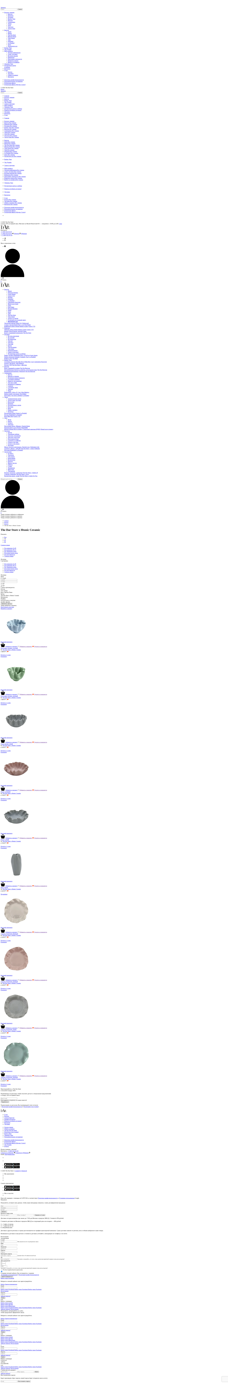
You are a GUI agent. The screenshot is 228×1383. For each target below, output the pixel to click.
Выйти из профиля (13, 62)
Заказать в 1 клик (40, 1215)
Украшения (11, 468)
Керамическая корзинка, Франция (14, 371)
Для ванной (11, 471)
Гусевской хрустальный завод (17, 320)
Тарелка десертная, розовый (9, 981)
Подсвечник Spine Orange (12, 413)
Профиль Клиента (9, 1119)
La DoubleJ (11, 43)
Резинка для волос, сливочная (13, 472)
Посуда (10, 374)
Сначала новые (5, 545)
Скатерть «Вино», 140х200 (12, 448)
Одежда (10, 423)
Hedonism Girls (34, 447)
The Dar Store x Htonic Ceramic (11, 650)
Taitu (9, 40)
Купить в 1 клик (6, 655)
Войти (3, 1284)
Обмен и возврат (13, 75)
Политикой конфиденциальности (12, 1106)
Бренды (10, 14)
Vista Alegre (11, 38)
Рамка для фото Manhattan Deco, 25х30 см (16, 355)
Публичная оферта (10, 83)
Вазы (9, 408)
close (60, 223)
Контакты (7, 68)
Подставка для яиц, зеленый (9, 696)
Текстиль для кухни (14, 437)
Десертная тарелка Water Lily (13, 323)
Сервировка (11, 22)
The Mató (15, 358)
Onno (9, 305)
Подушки (11, 445)
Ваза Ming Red (8, 416)
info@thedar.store (10, 1154)
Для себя (10, 344)
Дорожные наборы (13, 434)
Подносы (10, 411)
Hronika (10, 297)
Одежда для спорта (13, 444)
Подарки (10, 17)
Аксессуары (11, 28)
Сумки (10, 466)
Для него (10, 342)
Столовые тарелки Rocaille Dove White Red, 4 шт (19, 362)
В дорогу (10, 453)
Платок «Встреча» (9, 363)
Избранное (11, 57)
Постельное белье (13, 439)
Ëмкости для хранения (14, 381)
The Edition (23, 394)
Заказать (3, 1211)
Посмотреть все (12, 46)
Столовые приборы (14, 379)
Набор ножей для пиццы (11, 394)
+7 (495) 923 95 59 (6, 232)
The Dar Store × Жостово (19, 365)
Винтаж (10, 20)
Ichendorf (10, 41)
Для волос (11, 455)
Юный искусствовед (47, 429)
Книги (10, 345)
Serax (9, 44)
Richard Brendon (13, 308)
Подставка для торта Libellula (13, 395)
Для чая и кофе (12, 382)
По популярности (9, 554)
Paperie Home (26, 426)
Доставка (10, 73)
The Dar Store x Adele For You (28, 476)
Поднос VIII (8, 365)
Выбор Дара (11, 19)
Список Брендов (9, 1118)
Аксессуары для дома (14, 400)
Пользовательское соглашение (13, 81)
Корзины (10, 403)
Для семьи (11, 349)
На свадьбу (11, 337)
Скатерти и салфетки (14, 440)
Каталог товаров (9, 12)
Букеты (10, 72)
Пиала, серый (5, 839)
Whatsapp (24, 233)
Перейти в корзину (6, 608)
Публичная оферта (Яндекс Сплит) (15, 84)
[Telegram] (2, 2)
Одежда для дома (13, 442)
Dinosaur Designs (13, 292)
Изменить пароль (13, 60)
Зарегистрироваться (11, 1284)
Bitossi (10, 33)
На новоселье (12, 339)
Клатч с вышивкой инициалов (13, 333)
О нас (6, 70)
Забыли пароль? (5, 1296)
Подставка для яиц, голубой (9, 648)
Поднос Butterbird (9, 415)
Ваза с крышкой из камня (12, 368)
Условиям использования (66, 1198)
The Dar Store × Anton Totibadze (30, 448)
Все (5, 537)
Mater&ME (24, 427)
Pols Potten (11, 307)
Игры (9, 419)
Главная (6, 96)
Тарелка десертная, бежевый (9, 934)
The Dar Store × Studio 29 (30, 472)
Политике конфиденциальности (48, 1198)
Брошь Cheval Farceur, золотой (13, 331)
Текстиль (10, 27)
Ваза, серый (4, 887)
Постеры (10, 407)
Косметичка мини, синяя (11, 476)
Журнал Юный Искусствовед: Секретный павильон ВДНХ (22, 429)
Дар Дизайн (7, 49)
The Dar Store (12, 35)
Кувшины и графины (14, 384)
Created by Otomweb (21, 1171)
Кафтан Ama (8, 358)
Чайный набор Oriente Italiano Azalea (15, 329)
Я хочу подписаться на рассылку (13, 1270)
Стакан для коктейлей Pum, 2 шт (14, 325)
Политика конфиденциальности (14, 80)
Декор (9, 23)
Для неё (10, 341)
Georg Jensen (11, 294)
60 (5, 540)
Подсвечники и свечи (14, 405)
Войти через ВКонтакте (8, 1306)
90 (5, 542)
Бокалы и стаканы (13, 376)
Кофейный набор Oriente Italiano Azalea (16, 326)
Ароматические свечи (14, 399)
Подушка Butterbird (10, 450)
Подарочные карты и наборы (13, 108)
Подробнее (4, 894)
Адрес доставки (12, 54)
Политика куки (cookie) (11, 1132)
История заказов (13, 56)
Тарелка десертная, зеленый (9, 1077)
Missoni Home (12, 36)
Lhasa (24, 331)
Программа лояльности (15, 59)
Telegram (16, 233)
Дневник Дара (8, 64)
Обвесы (10, 464)
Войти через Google (7, 1303)
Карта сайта (7, 1133)
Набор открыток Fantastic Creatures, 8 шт (16, 357)
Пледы (10, 432)
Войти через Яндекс (7, 1304)
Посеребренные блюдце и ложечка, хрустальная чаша (20, 370)
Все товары (12, 123)
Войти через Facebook (7, 1278)
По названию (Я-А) (10, 550)
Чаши (9, 390)
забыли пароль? (5, 1373)
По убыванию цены (10, 551)
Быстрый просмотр (6, 642)
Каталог (6, 1116)
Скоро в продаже (9, 104)
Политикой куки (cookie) (31, 1106)
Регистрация (4, 1291)
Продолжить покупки (7, 607)
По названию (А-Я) (10, 548)
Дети (9, 25)
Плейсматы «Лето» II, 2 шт (12, 392)
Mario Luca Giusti (13, 304)
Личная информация (14, 52)
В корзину (4, 656)
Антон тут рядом (13, 318)
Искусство (11, 402)
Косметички (11, 460)
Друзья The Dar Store (10, 1130)
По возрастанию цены (11, 553)
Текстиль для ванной (14, 435)
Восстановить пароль (24, 1381)
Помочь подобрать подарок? (13, 110)
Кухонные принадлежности (16, 378)
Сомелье (10, 386)
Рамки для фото (12, 410)
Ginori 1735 (11, 296)
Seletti (9, 32)
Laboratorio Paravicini (14, 302)
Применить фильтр (6, 603)
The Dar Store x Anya (22, 474)
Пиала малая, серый (7, 744)
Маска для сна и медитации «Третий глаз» (17, 447)
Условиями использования (9, 1275)
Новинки (10, 15)
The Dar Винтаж (25, 368)
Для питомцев (12, 347)
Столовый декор (13, 387)
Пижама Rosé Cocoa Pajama (12, 427)
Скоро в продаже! (13, 352)
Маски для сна (12, 463)
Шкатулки (11, 469)
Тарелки (10, 389)
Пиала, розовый (5, 792)
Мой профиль (8, 51)
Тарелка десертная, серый (8, 1029)
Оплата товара (8, 1127)
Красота (10, 461)
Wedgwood (25, 323)
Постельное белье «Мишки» (12, 426)
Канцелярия (11, 458)
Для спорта (11, 456)
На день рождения (13, 336)
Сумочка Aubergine (10, 474)
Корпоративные (13, 350)
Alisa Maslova (20, 363)
